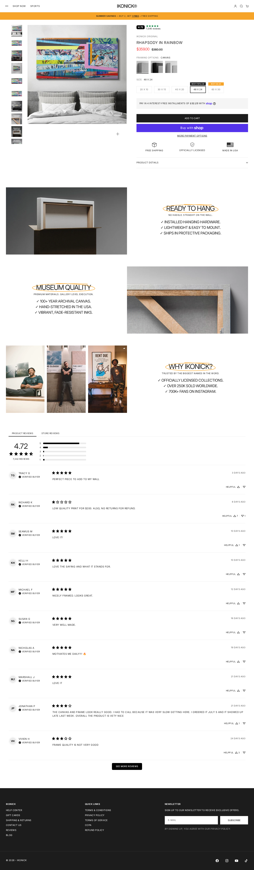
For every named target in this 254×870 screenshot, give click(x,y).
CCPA (88, 825)
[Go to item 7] (16, 106)
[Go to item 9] (16, 131)
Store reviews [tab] (50, 433)
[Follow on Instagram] (227, 861)
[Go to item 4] (16, 68)
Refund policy (94, 830)
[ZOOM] (117, 134)
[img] (29, 476)
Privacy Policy (95, 815)
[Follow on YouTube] (236, 861)
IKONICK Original (147, 36)
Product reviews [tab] (22, 433)
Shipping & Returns (18, 820)
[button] (63, 443)
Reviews (11, 830)
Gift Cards (13, 815)
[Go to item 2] (16, 43)
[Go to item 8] (16, 118)
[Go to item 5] (16, 81)
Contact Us (14, 825)
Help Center (14, 810)
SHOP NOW (19, 6)
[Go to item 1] (16, 30)
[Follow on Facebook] (217, 861)
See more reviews (127, 766)
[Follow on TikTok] (246, 861)
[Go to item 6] (16, 93)
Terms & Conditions (98, 810)
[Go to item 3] (16, 55)
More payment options (192, 135)
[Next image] (122, 78)
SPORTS (35, 6)
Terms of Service (96, 820)
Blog (9, 835)
